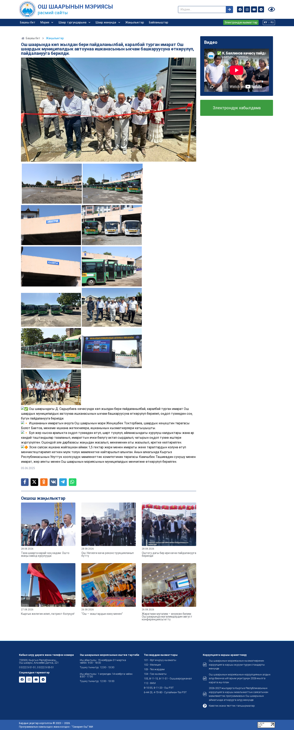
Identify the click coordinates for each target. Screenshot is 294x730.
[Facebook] (240, 9)
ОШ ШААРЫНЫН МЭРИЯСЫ (75, 6)
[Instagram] (247, 9)
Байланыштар (158, 22)
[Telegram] (261, 9)
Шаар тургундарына (72, 22)
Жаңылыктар (134, 22)
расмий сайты (53, 12)
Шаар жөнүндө (105, 22)
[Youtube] (254, 9)
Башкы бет (27, 22)
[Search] (229, 9)
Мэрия (44, 22)
